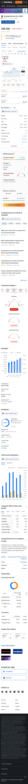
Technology (23, 562)
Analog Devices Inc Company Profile (12, 540)
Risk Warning (4, 774)
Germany (24, 568)
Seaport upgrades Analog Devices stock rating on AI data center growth (13, 272)
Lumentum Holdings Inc (8, 633)
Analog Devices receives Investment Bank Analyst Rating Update (12, 252)
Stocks (3, 6)
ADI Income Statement (9, 455)
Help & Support (5, 706)
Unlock (17, 532)
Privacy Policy (4, 769)
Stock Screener (11, 6)
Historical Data (22, 47)
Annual (3, 462)
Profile (9, 47)
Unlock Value (22, 91)
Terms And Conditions (6, 763)
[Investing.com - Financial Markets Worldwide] (9, 2)
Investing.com (4, 235)
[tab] (7, 290)
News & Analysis (18, 43)
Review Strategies (10, 38)
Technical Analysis (8, 285)
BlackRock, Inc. (6, 619)
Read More (4, 552)
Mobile (17, 703)
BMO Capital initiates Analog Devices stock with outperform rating (12, 242)
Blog (16, 700)
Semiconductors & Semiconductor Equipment (17, 557)
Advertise (3, 703)
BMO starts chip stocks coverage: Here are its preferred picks (13, 231)
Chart (10, 43)
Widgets (17, 709)
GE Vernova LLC (19, 633)
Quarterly (9, 462)
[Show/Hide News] (10, 51)
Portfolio (17, 706)
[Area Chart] (5, 51)
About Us (3, 700)
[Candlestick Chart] (3, 51)
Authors (3, 709)
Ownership (14, 47)
